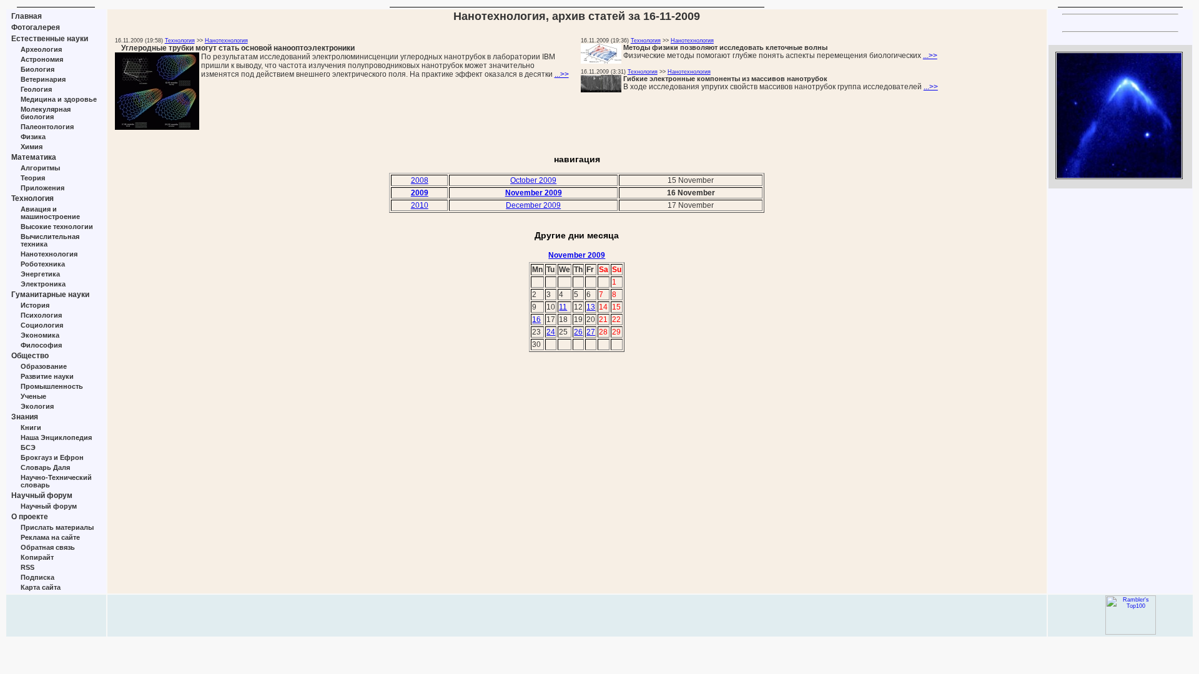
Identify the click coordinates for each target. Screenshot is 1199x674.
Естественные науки (49, 38)
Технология (32, 198)
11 (563, 307)
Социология (42, 325)
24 (550, 332)
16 (536, 319)
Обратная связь (48, 547)
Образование (44, 366)
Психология (41, 315)
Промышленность (52, 386)
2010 (419, 205)
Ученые (33, 396)
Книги (31, 427)
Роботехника (43, 264)
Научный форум (41, 495)
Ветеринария (43, 79)
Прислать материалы (57, 527)
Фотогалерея (35, 27)
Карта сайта (41, 587)
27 (590, 332)
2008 (419, 180)
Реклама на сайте (50, 537)
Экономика (40, 335)
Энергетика (40, 274)
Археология (41, 49)
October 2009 (533, 180)
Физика (33, 136)
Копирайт (37, 557)
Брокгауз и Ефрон (52, 457)
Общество (30, 355)
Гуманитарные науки (50, 294)
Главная (26, 16)
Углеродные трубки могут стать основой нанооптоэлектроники (238, 48)
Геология (36, 89)
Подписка (37, 577)
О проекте (29, 516)
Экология (37, 406)
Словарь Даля (45, 467)
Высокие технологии (57, 226)
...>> (562, 74)
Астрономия (42, 59)
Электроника (43, 284)
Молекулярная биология (46, 112)
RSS (27, 567)
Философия (41, 345)
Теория (33, 178)
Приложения (42, 188)
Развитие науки (47, 376)
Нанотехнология (49, 254)
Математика (33, 157)
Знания (24, 417)
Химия (31, 146)
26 (578, 332)
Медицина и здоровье (59, 99)
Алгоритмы (40, 168)
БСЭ (28, 447)
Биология (37, 69)
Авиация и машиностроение (50, 212)
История (35, 305)
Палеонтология (47, 126)
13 (590, 307)
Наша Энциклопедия (56, 437)
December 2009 (533, 205)
